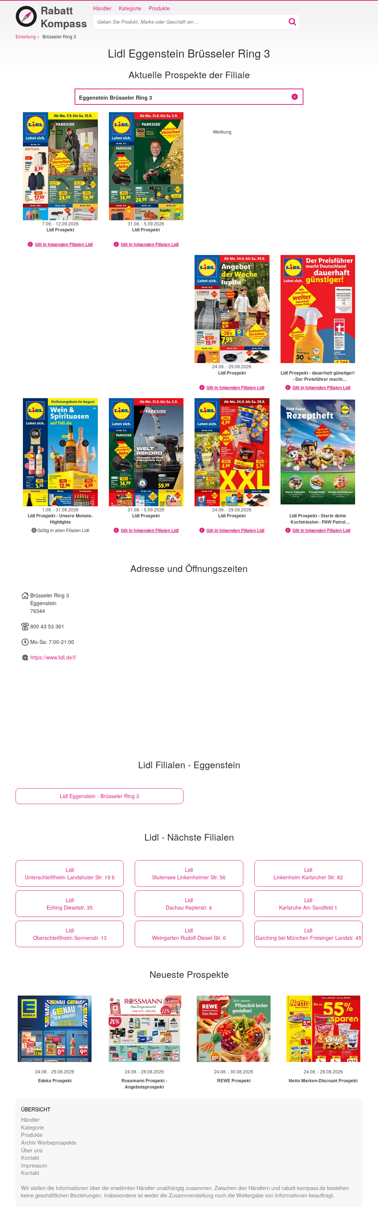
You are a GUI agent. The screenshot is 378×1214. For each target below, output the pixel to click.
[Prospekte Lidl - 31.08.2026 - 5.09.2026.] (146, 166)
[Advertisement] (275, 186)
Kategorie (130, 8)
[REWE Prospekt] (234, 1029)
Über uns (31, 1150)
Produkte (159, 8)
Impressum (34, 1165)
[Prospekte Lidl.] (318, 309)
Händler (102, 8)
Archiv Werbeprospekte (48, 1142)
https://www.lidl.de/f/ (53, 657)
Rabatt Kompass (64, 17)
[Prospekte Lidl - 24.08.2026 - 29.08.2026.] (232, 309)
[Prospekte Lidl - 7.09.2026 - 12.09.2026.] (60, 166)
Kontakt (30, 1157)
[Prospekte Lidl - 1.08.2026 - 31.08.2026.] (60, 452)
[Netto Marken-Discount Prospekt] (323, 1029)
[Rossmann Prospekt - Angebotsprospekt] (144, 1029)
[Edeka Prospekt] (55, 1029)
